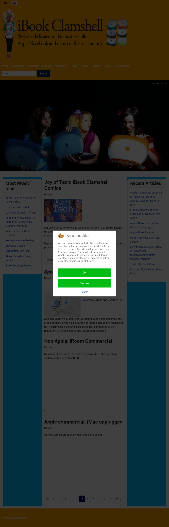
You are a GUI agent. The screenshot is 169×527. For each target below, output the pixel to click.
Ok (84, 272)
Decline (84, 283)
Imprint (84, 292)
